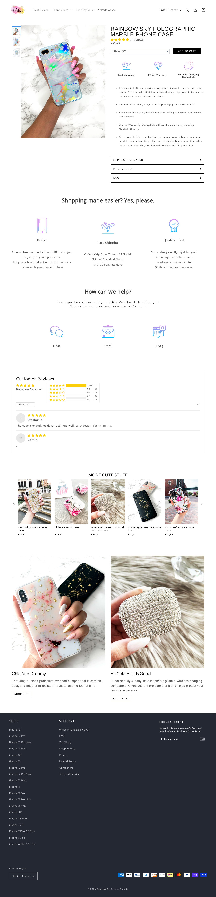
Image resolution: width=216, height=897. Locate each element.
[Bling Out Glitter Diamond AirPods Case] (157, 612)
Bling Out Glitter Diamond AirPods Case (107, 529)
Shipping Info (67, 748)
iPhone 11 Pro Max (20, 799)
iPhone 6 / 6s (17, 837)
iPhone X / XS (17, 805)
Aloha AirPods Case (67, 527)
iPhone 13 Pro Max (20, 742)
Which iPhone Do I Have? (74, 729)
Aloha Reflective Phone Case (179, 529)
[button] (61, 10)
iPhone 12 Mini (17, 780)
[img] (37, 415)
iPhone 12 (15, 761)
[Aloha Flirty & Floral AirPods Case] (58, 612)
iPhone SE (15, 755)
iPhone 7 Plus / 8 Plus (22, 831)
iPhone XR (15, 812)
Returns (64, 755)
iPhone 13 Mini (17, 748)
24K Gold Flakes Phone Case (32, 529)
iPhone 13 (15, 729)
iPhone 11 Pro (17, 793)
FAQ (113, 302)
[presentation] (14, 504)
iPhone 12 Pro (17, 767)
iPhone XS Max (18, 818)
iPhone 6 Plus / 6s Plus (22, 844)
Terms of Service (69, 774)
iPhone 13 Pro (17, 735)
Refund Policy (67, 761)
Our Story (65, 742)
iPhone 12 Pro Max (20, 774)
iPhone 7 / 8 (16, 825)
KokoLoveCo (102, 889)
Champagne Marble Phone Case (144, 529)
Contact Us (66, 767)
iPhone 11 (14, 786)
